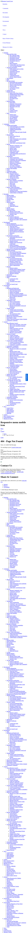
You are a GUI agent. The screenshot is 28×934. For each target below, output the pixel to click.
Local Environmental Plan (16, 258)
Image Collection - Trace (12, 910)
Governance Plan (14, 382)
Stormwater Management (12, 315)
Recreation (5, 12)
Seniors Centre (13, 148)
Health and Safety (11, 101)
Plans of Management (15, 265)
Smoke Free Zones (14, 176)
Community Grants (11, 171)
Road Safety (12, 102)
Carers (8, 169)
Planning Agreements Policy (16, 264)
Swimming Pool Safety (15, 281)
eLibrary (6, 877)
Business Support (14, 182)
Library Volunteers (14, 164)
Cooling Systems (14, 110)
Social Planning (13, 395)
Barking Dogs (13, 114)
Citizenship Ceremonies (12, 397)
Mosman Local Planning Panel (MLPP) (16, 249)
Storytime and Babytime (12, 921)
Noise (8, 113)
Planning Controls (11, 257)
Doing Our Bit (10, 905)
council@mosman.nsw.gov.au (8, 473)
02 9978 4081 (20, 472)
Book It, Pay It (10, 874)
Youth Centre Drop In (15, 136)
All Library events (11, 889)
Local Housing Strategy (15, 254)
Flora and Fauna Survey (15, 291)
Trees (8, 286)
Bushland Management (15, 289)
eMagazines (9, 883)
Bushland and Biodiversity (13, 288)
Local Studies (7, 902)
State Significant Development (17, 231)
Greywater (12, 109)
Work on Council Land (12, 284)
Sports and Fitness (11, 210)
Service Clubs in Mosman (16, 167)
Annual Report (13, 369)
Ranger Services (10, 405)
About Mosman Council (12, 323)
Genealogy (9, 909)
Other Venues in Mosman (16, 360)
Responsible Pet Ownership (16, 82)
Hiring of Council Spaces (13, 347)
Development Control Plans (16, 260)
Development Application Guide (17, 239)
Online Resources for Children (14, 878)
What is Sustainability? (15, 301)
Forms (8, 282)
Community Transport (15, 147)
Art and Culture (10, 215)
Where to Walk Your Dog (16, 85)
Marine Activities (11, 202)
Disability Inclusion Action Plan (17, 394)
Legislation (12, 122)
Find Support (13, 141)
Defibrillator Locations (15, 105)
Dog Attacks (12, 89)
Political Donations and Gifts (16, 328)
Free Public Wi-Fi (14, 98)
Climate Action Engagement (16, 309)
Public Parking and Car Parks (16, 69)
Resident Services (11, 91)
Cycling (8, 207)
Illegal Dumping (13, 63)
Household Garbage (14, 58)
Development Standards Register (17, 246)
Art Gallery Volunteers (15, 165)
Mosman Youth (10, 134)
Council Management (15, 330)
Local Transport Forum (15, 343)
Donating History (11, 916)
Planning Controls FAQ (15, 261)
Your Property (10, 78)
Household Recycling (15, 56)
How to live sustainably (15, 304)
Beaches (9, 200)
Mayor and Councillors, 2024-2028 (18, 324)
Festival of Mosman (14, 217)
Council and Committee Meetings (14, 340)
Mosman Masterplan (11, 223)
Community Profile (11, 912)
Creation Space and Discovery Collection (16, 922)
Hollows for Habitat (14, 292)
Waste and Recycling (12, 54)
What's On (12, 137)
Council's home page (16, 447)
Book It (11, 99)
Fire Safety (12, 280)
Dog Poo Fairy (13, 86)
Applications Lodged (14, 227)
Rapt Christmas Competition (16, 180)
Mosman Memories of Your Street (14, 903)
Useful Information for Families (17, 126)
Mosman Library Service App (14, 873)
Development (6, 17)
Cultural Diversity (14, 190)
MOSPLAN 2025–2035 (15, 381)
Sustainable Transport (15, 71)
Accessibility (7, 487)
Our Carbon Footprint (15, 303)
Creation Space (10, 868)
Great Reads (6, 898)
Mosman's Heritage (14, 273)
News (4, 30)
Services (9, 867)
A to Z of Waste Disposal (15, 66)
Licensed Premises (14, 116)
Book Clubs (9, 891)
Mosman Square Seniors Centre (17, 356)
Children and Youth (8, 918)
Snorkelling (12, 204)
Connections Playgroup (15, 128)
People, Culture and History (13, 187)
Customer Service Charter (16, 331)
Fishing (11, 203)
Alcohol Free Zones (14, 178)
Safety (8, 277)
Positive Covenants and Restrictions (18, 247)
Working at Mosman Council (16, 338)
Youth (8, 926)
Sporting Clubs (13, 214)
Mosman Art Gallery (7, 47)
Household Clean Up (15, 60)
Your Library (7, 864)
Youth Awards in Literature (13, 895)
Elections (12, 327)
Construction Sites (14, 278)
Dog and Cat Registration (16, 83)
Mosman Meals (13, 149)
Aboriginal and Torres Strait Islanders (18, 191)
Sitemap (6, 484)
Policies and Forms (11, 375)
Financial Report (13, 370)
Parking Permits (13, 73)
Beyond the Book (11, 890)
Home (5, 433)
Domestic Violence (14, 173)
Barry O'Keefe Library (8, 38)
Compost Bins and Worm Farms (17, 64)
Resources (12, 233)
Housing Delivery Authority (16, 230)
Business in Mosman (11, 179)
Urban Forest (13, 299)
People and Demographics (16, 188)
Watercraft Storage (14, 206)
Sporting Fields (10, 199)
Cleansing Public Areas (15, 95)
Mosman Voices (10, 906)
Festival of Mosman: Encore (16, 218)
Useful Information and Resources (18, 153)
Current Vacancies (14, 335)
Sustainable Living (11, 300)
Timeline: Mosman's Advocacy (17, 229)
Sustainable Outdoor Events (16, 365)
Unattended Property (14, 75)
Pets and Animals (11, 81)
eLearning (9, 882)
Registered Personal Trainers (16, 212)
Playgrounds (9, 198)
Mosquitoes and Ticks (15, 106)
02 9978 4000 (8, 472)
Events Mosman (6, 42)
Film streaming (10, 879)
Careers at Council (11, 334)
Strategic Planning (11, 250)
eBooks (8, 881)
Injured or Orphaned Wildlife (16, 293)
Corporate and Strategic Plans (14, 379)
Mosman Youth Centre (15, 351)
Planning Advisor (14, 241)
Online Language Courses (13, 886)
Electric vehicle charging (15, 77)
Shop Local (12, 183)
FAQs (11, 234)
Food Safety (12, 184)
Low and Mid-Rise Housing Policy (15, 225)
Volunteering (10, 156)
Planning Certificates (11, 276)
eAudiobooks (10, 885)
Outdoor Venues (13, 358)
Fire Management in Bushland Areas (18, 295)
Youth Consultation (14, 140)
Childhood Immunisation (15, 129)
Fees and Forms (13, 378)
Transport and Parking (12, 67)
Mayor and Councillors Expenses (17, 326)
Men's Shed (12, 155)
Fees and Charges (11, 870)
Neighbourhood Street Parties (16, 94)
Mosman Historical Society (13, 917)
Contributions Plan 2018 (15, 262)
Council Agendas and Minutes (17, 342)
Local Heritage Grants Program (17, 270)
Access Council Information (16, 400)
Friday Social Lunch (14, 151)
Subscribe (9, 413)
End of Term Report (14, 373)
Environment (6, 21)
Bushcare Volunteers (14, 161)
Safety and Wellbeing (12, 172)
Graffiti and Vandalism (15, 175)
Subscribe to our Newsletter (13, 897)
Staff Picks (9, 899)
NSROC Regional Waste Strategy (18, 390)
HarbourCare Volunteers (15, 163)
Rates (8, 79)
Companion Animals (14, 87)
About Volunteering (14, 157)
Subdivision (9, 274)
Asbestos (12, 108)
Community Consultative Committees (18, 344)
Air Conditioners (13, 117)
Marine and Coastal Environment (14, 316)
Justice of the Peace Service (16, 93)
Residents (5, 4)
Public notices (10, 409)
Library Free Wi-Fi (11, 871)
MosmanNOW (10, 412)
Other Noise (12, 121)
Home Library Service (12, 875)
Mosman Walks (10, 195)
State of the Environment (15, 371)
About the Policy (14, 226)
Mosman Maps (13, 97)
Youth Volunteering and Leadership (18, 138)
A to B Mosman (13, 70)
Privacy (11, 401)
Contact (4, 34)
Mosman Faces (10, 908)
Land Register (13, 404)
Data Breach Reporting (15, 402)
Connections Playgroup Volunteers (18, 160)
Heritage (9, 266)
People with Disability (12, 168)
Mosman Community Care (16, 145)
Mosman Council (8, 932)
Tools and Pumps (14, 120)
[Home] (7, 1)
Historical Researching (15, 272)
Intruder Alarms (13, 118)
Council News (10, 408)
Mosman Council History (16, 332)
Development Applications (13, 235)
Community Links (14, 152)
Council (4, 25)
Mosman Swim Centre (15, 211)
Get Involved (7, 887)
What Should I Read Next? (13, 901)
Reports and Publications (12, 367)
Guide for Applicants (14, 336)
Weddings (12, 363)
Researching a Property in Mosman (15, 913)
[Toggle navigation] (1, 430)
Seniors (8, 144)
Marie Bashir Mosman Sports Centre (18, 354)
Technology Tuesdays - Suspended (15, 894)
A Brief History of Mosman (16, 192)
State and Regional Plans (15, 252)
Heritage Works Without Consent (17, 269)
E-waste (11, 62)
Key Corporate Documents (16, 377)
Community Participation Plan (17, 256)
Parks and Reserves (11, 196)
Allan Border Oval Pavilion (16, 352)
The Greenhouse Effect (15, 313)
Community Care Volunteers (16, 159)
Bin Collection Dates (14, 55)
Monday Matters (10, 893)
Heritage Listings (14, 268)
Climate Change (10, 308)
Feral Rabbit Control (11, 317)
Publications (9, 914)
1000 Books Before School (13, 924)
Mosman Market (10, 208)
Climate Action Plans (14, 389)
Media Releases (10, 410)
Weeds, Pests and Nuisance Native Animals (17, 319)
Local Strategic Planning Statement (18, 253)
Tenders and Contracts (12, 374)
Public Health (13, 186)
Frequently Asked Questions (16, 339)
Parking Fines (13, 74)
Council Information (11, 398)
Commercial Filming (14, 366)
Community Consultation (12, 346)
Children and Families (12, 125)
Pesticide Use (13, 112)
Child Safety (12, 130)
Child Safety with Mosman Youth (17, 143)
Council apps (10, 90)
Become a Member (11, 866)
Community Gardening (12, 320)
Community (5, 8)
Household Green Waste (15, 59)
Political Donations (14, 245)
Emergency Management (15, 104)
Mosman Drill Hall (14, 355)
